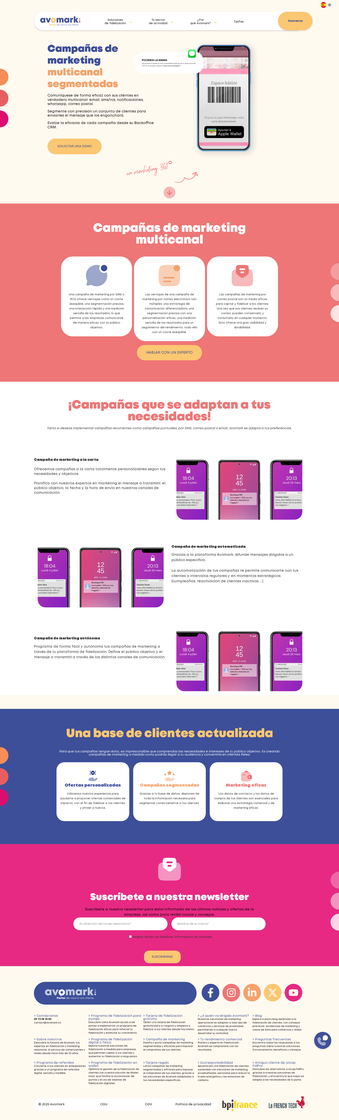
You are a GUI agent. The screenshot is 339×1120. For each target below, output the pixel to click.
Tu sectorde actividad (158, 22)
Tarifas (239, 22)
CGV (148, 1104)
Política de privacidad (193, 1104)
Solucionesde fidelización (115, 22)
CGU (103, 1104)
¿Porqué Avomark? (200, 22)
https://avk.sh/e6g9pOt (171, 66)
